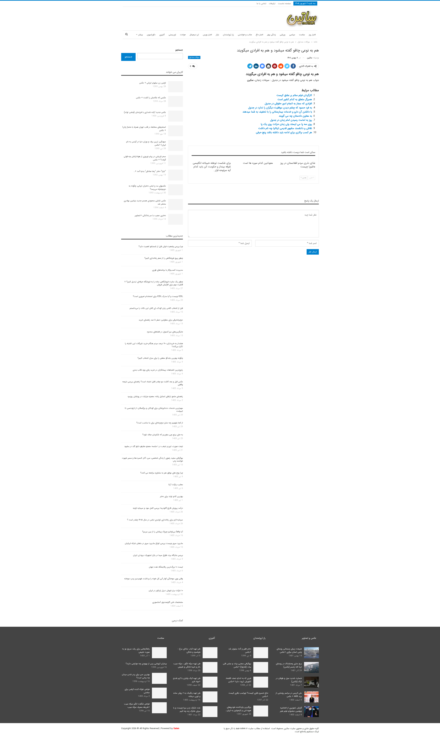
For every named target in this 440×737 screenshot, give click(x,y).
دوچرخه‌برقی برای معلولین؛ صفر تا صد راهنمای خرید (161, 320)
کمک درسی (177, 620)
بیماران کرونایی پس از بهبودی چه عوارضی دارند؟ (146, 663)
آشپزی (162, 34)
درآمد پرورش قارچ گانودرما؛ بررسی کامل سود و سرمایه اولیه (158, 508)
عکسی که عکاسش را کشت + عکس (151, 97)
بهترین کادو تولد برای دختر (171, 496)
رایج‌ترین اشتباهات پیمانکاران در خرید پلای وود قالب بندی (158, 370)
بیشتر (140, 34)
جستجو (179, 50)
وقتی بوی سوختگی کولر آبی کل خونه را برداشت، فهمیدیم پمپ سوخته (153, 578)
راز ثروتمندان (228, 34)
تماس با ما (261, 3)
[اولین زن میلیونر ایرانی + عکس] (175, 86)
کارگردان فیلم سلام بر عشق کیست (294, 95)
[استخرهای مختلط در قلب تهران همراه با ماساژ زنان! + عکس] (175, 130)
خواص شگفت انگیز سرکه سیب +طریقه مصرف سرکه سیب (137, 705)
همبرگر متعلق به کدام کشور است (295, 99)
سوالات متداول (194, 57)
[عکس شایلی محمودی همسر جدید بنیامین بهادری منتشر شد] (175, 204)
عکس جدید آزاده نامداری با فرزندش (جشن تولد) (145, 112)
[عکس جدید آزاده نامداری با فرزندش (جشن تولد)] (175, 116)
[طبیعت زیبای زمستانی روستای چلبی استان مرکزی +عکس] (311, 652)
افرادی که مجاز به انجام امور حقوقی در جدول (288, 104)
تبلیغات (272, 3)
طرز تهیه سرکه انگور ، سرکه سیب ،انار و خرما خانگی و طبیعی (186, 665)
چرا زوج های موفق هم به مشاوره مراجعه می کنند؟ (161, 472)
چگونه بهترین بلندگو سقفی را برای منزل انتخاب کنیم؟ (160, 358)
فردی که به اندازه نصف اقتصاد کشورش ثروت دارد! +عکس (238, 680)
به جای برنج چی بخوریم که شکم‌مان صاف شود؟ (162, 434)
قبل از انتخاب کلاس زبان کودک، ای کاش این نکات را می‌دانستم (156, 308)
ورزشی (282, 34)
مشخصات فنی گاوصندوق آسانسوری (167, 602)
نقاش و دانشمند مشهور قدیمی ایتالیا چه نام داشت (285, 128)
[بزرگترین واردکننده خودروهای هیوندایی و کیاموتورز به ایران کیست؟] (260, 711)
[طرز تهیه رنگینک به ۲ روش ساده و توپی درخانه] (210, 696)
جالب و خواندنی (245, 34)
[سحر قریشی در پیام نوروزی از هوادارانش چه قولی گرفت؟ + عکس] (175, 160)
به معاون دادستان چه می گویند (295, 116)
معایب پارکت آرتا (175, 484)
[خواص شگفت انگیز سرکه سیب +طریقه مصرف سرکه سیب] (159, 707)
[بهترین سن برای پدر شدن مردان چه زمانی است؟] (159, 678)
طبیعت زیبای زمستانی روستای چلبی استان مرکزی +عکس (289, 650)
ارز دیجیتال (194, 34)
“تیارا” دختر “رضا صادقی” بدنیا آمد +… (150, 171)
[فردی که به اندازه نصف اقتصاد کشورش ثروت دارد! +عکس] (260, 682)
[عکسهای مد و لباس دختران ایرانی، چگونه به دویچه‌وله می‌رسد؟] (175, 189)
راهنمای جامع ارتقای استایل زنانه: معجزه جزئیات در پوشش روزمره (155, 396)
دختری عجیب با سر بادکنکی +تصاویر (150, 215)
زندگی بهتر (271, 34)
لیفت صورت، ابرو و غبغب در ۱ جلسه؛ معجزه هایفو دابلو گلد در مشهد (153, 446)
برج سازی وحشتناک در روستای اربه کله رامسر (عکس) (289, 665)
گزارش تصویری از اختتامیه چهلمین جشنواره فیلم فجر (291, 709)
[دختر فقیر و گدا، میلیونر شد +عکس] (260, 652)
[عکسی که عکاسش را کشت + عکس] (175, 101)
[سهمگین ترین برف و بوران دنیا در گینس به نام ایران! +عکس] (175, 145)
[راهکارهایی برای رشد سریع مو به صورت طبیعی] (159, 652)
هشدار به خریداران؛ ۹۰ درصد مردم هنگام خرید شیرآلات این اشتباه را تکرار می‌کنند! (154, 345)
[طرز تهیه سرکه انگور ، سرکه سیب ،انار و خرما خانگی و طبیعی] (210, 667)
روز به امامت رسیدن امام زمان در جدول (291, 120)
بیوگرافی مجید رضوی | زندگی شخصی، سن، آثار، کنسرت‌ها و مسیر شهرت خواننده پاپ (152, 459)
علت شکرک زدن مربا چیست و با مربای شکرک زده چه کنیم (186, 709)
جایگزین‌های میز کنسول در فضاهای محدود (165, 331)
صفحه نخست (284, 3)
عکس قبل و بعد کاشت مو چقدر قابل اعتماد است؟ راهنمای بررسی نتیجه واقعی (152, 383)
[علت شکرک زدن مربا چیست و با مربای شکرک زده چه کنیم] (210, 711)
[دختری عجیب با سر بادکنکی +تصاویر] (175, 219)
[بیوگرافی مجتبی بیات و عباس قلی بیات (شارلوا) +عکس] (260, 667)
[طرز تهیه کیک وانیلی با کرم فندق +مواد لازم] (210, 682)
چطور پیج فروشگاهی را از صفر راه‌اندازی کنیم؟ (163, 258)
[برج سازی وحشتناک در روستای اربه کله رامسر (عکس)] (311, 667)
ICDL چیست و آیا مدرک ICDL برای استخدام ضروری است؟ (158, 296)
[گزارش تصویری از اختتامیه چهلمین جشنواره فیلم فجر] (311, 711)
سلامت (302, 34)
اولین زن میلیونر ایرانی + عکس (152, 82)
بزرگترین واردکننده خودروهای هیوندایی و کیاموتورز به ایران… (238, 709)
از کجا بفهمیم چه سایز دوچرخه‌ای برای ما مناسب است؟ (159, 422)
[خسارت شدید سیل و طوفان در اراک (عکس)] (311, 682)
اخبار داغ (259, 34)
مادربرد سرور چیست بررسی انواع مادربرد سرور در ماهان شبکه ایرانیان (154, 543)
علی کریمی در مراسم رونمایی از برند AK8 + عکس (289, 694)
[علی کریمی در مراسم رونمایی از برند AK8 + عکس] (311, 696)
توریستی (172, 34)
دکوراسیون (151, 34)
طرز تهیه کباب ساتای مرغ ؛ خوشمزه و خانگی (189, 650)
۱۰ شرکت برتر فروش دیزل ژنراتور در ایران (166, 590)
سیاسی (292, 34)
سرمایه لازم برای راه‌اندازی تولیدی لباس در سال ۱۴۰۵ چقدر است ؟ (155, 519)
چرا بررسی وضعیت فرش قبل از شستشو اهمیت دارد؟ (161, 246)
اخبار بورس (207, 34)
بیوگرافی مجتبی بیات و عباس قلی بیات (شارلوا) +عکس (237, 665)
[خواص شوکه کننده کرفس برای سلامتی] (159, 693)
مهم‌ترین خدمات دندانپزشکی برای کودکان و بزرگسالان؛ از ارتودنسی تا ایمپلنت (154, 410)
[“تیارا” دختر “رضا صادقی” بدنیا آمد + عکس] (175, 175)
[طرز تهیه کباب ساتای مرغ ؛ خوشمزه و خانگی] (210, 652)
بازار (217, 34)
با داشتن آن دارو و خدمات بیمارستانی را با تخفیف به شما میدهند (277, 112)
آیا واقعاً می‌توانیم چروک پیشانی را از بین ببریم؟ (162, 531)
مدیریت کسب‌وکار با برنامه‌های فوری (167, 270)
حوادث (183, 34)
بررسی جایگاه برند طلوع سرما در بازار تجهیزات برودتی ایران (158, 555)
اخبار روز (312, 34)
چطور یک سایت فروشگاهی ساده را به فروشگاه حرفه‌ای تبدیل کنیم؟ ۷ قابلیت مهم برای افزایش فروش (153, 283)
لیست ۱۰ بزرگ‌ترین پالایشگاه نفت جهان (166, 567)
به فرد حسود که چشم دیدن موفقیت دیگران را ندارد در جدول (280, 108)
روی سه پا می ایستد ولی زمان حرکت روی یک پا (286, 124)
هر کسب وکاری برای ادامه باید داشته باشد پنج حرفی (284, 132)
